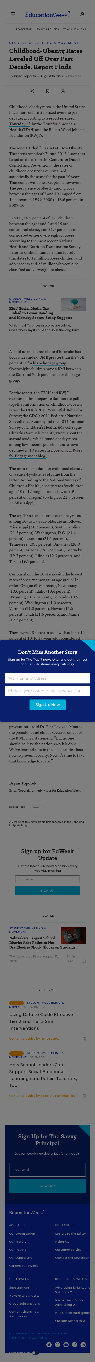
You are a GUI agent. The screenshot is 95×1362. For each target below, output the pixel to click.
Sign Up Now (48, 705)
